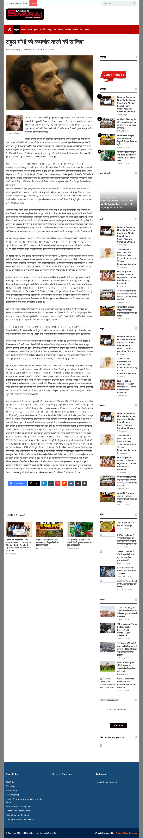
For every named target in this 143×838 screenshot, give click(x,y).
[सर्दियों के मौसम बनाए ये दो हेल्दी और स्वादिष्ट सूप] (107, 526)
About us (10, 782)
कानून (49, 29)
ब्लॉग (81, 29)
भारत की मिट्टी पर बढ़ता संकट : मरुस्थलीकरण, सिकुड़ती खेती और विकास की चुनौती (47, 542)
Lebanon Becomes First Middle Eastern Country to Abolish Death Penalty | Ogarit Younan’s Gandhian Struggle (18, 544)
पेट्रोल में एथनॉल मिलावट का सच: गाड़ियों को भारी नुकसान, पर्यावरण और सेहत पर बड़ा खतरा (79, 542)
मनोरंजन (68, 29)
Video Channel (12, 795)
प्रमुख (16, 29)
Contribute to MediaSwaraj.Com (20, 819)
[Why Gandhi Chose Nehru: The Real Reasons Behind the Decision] (107, 683)
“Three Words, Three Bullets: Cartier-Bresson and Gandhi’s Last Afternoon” (127, 630)
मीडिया (75, 29)
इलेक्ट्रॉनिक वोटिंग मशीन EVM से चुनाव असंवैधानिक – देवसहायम (126, 570)
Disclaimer (10, 786)
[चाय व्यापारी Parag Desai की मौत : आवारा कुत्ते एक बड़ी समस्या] (107, 585)
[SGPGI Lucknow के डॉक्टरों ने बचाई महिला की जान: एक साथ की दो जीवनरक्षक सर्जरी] (107, 555)
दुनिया (36, 29)
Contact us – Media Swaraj (18, 815)
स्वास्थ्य (60, 29)
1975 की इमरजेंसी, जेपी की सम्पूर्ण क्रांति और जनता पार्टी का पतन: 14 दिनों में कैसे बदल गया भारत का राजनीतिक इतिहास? (127, 649)
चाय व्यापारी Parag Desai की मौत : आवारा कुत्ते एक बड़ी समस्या (127, 584)
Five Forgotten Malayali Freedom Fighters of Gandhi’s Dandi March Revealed (126, 277)
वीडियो (87, 29)
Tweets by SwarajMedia (106, 782)
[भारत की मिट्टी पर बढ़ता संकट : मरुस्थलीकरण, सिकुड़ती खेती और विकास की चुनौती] (49, 529)
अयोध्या (23, 29)
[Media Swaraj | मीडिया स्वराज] (25, 14)
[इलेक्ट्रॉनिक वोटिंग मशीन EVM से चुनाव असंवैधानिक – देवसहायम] (107, 571)
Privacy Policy (12, 790)
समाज (30, 29)
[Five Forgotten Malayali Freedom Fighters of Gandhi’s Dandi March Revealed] (107, 275)
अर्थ (54, 29)
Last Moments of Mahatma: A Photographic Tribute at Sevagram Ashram (117, 204)
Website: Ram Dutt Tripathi (18, 806)
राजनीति (43, 29)
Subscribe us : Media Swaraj (18, 811)
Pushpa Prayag (14, 49)
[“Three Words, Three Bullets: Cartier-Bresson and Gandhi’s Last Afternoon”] (107, 628)
